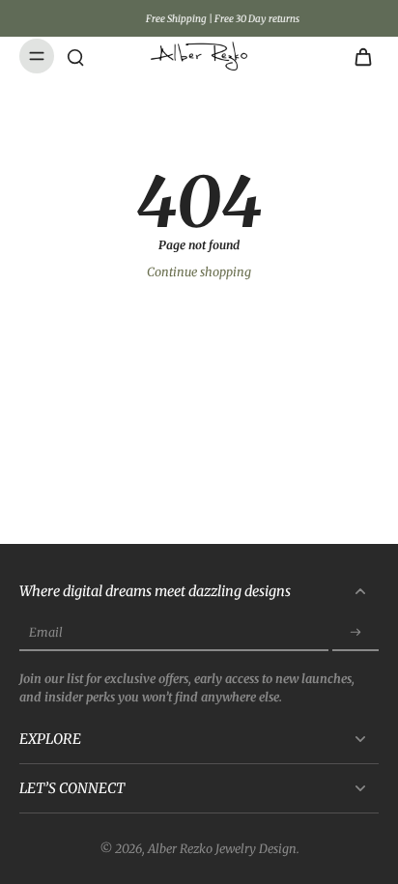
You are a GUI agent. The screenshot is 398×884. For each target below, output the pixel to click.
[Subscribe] (355, 633)
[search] (75, 56)
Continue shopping (199, 272)
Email (46, 633)
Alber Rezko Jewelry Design (222, 848)
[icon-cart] (357, 56)
